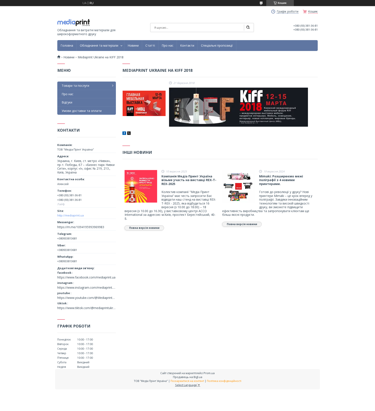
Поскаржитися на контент (187, 381)
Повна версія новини (144, 228)
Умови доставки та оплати (82, 111)
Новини (133, 45)
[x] (129, 134)
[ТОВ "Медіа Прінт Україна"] (73, 22)
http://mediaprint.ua (70, 215)
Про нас (167, 45)
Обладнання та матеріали (99, 45)
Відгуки (67, 102)
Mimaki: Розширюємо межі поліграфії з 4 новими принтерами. (281, 180)
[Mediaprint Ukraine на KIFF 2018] (144, 103)
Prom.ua (209, 373)
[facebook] (124, 134)
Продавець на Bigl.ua (187, 377)
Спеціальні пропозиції (217, 45)
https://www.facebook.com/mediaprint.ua (86, 277)
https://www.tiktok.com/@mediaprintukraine (86, 308)
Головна (67, 45)
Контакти (187, 45)
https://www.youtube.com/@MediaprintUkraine (86, 298)
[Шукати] (248, 28)
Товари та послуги (75, 86)
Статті (150, 45)
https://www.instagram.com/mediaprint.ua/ (86, 288)
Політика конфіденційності (224, 381)
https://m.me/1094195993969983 (80, 227)
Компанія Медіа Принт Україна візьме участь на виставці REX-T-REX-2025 (188, 180)
